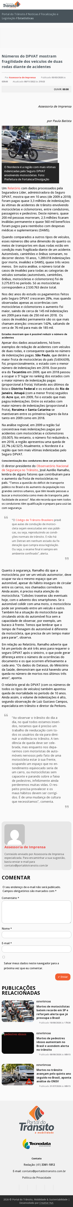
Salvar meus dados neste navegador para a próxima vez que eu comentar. (31, 965)
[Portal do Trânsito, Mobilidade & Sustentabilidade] (36, 1120)
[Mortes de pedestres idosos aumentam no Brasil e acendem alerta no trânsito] (18, 1043)
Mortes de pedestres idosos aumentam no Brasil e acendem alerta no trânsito (52, 1044)
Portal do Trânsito (13, 14)
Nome (7, 928)
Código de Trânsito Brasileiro (34, 520)
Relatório (13, 188)
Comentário (10, 898)
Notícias (33, 14)
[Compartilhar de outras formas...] (64, 97)
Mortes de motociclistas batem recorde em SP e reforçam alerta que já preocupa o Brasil (53, 1012)
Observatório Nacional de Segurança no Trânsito (35, 468)
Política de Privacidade (36, 1177)
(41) (45, 1165)
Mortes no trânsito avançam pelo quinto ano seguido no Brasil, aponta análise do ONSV (53, 1075)
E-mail (7, 943)
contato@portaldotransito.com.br (44, 1171)
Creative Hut (46, 1202)
